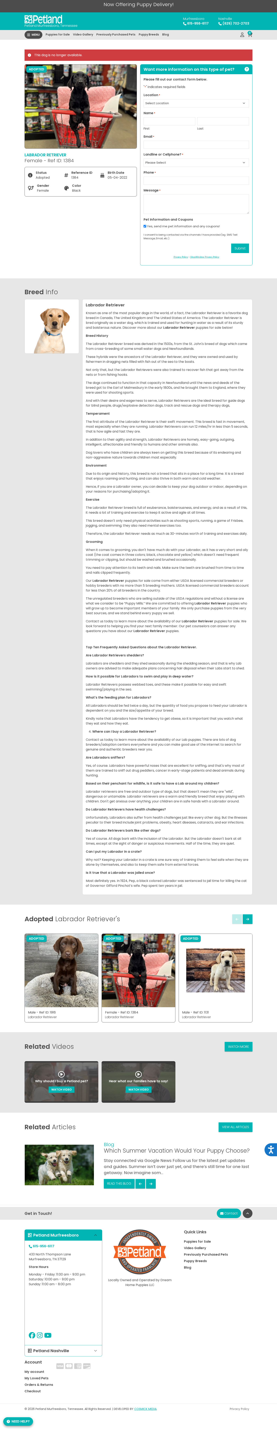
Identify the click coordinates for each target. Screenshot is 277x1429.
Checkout (33, 1391)
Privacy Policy (239, 1409)
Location (152, 95)
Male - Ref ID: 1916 (42, 1012)
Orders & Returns (39, 1384)
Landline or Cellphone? (163, 154)
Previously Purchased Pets (115, 34)
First (147, 128)
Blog (165, 34)
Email (149, 136)
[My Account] (242, 35)
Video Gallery (83, 34)
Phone (150, 172)
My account (34, 1371)
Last (200, 128)
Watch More (238, 1046)
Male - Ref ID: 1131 (195, 1012)
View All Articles (235, 1127)
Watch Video (61, 1090)
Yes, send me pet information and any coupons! (183, 226)
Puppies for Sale (58, 34)
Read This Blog (119, 1183)
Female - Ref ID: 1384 (121, 1012)
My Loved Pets (36, 1378)
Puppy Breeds (149, 34)
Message (152, 190)
